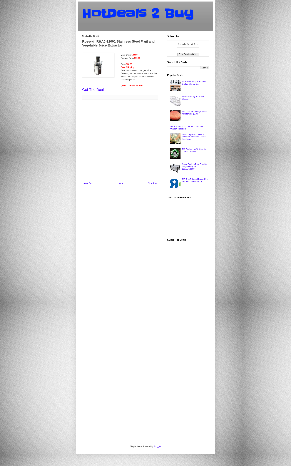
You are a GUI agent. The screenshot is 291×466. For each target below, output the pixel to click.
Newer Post (88, 183)
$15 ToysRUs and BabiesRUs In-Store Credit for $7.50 (195, 180)
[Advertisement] (190, 289)
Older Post (152, 183)
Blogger (157, 446)
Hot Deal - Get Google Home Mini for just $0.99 (194, 112)
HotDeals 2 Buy (138, 13)
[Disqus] (120, 141)
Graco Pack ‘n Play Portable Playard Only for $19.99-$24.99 (194, 166)
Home (120, 183)
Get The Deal (93, 90)
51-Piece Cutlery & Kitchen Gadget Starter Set (194, 82)
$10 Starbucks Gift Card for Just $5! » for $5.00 (194, 150)
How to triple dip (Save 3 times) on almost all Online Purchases (194, 136)
